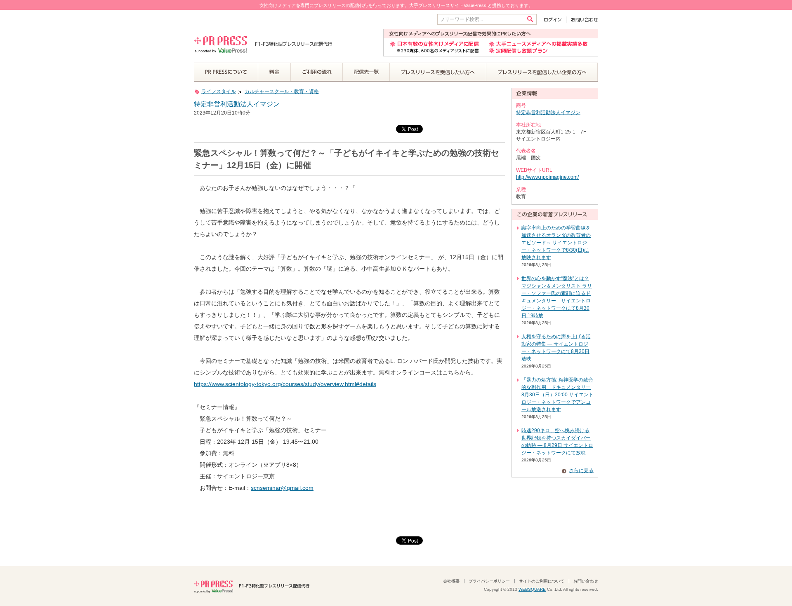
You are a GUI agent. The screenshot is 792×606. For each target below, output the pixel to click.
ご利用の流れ (317, 72)
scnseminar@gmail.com (282, 487)
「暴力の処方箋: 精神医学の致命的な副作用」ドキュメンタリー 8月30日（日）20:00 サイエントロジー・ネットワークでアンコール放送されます (557, 394)
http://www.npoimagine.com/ (547, 177)
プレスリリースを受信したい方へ (438, 72)
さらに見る (581, 470)
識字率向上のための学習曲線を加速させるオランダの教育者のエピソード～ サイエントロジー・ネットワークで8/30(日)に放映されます (556, 242)
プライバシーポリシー (489, 581)
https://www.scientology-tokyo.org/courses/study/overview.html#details (285, 384)
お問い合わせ (582, 19)
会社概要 (451, 581)
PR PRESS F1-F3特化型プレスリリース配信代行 (251, 586)
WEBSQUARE (532, 589)
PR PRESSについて (226, 72)
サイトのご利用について (541, 581)
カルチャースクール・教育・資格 (282, 91)
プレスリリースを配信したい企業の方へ (542, 72)
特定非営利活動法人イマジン (237, 104)
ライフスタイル (218, 91)
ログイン (554, 19)
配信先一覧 (366, 72)
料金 (274, 72)
